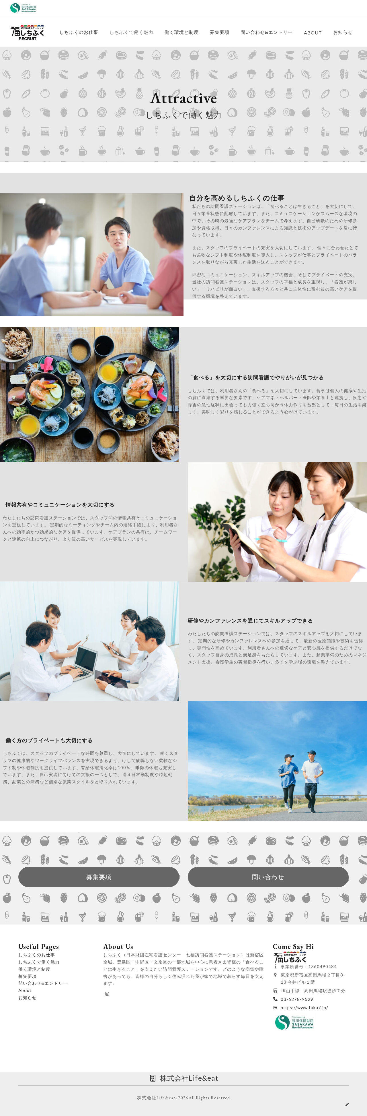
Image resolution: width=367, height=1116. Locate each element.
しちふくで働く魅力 (39, 961)
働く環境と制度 (34, 969)
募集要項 (27, 976)
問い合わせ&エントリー (42, 983)
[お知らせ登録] (347, 1104)
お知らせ (27, 997)
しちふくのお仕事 (36, 954)
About (25, 990)
